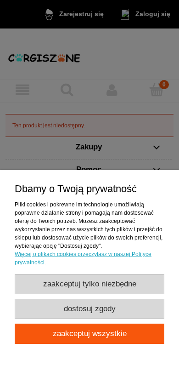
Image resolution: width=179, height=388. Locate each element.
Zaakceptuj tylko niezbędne (89, 284)
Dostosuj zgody (90, 308)
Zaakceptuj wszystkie (90, 333)
